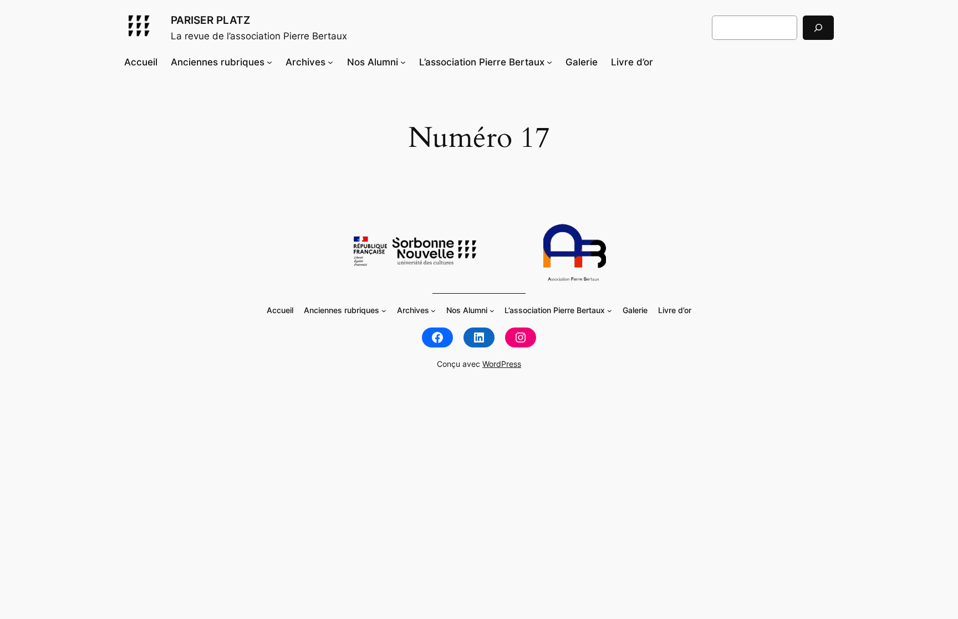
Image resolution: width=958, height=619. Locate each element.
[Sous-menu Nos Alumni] (403, 62)
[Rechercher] (818, 27)
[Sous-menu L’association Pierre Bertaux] (549, 62)
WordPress (501, 364)
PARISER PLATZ (210, 20)
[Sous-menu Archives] (330, 62)
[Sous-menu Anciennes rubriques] (269, 62)
